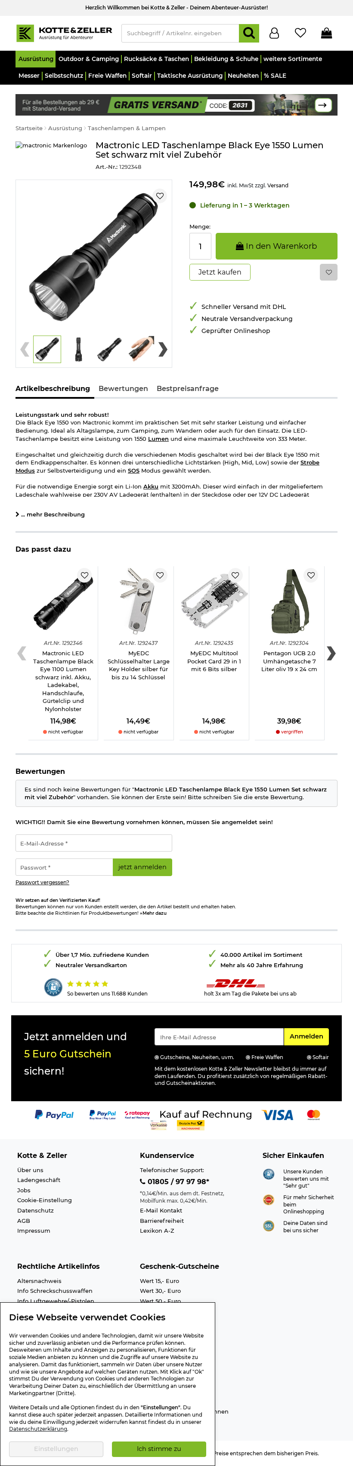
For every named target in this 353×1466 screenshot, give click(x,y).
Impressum (33, 1230)
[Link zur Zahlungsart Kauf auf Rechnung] (206, 1114)
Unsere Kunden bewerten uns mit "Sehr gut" (306, 1179)
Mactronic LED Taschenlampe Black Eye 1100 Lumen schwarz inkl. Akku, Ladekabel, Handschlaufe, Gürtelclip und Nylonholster (63, 681)
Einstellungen (56, 1449)
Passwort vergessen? (42, 883)
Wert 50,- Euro (160, 1301)
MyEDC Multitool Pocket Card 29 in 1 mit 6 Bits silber (214, 661)
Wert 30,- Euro (160, 1290)
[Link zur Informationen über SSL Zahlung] (269, 1225)
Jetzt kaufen (220, 272)
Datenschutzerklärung (38, 1429)
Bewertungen (123, 389)
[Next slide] (162, 349)
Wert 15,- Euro (159, 1280)
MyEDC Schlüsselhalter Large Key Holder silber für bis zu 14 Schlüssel (139, 665)
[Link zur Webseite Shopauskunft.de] (269, 1173)
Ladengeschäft (38, 1179)
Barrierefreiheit (162, 1220)
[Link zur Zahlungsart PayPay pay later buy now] (103, 1114)
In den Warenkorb (280, 246)
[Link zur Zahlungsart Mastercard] (313, 1114)
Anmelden (309, 1036)
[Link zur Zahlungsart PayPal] (54, 1114)
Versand (277, 185)
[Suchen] (249, 33)
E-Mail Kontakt (161, 1210)
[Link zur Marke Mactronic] (51, 155)
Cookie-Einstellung (44, 1200)
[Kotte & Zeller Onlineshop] (64, 32)
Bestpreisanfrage (188, 389)
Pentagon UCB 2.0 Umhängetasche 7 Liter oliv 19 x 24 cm (289, 661)
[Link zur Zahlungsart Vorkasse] (158, 1124)
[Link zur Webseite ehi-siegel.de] (269, 1199)
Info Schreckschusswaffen (55, 1290)
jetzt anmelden (142, 867)
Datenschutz (35, 1210)
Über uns (30, 1170)
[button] (35, 59)
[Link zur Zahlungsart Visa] (277, 1114)
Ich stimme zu (159, 1449)
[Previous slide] (24, 349)
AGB (23, 1220)
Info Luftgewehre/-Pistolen (55, 1301)
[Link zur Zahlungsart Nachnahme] (190, 1124)
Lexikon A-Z (157, 1230)
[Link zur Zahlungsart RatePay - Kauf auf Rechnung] (137, 1114)
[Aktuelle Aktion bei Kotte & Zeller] (176, 104)
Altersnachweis (39, 1280)
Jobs (24, 1190)
